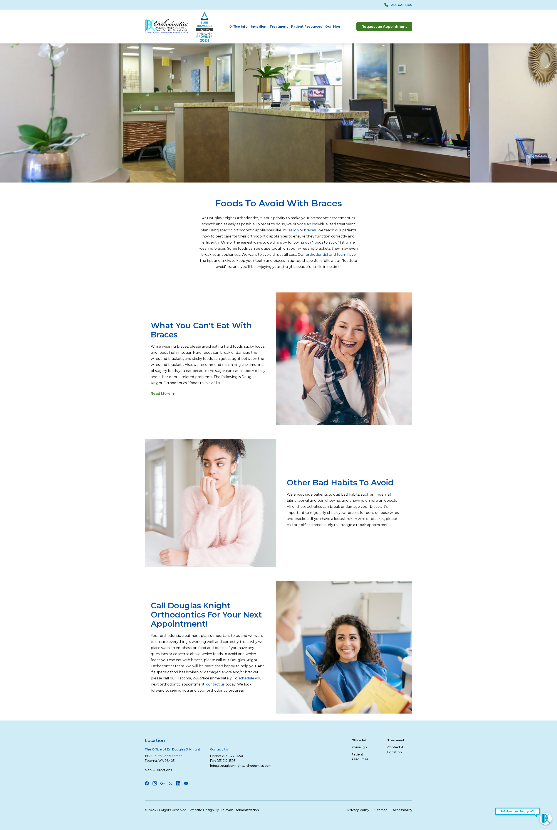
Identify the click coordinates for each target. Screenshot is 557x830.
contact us (215, 684)
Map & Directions (158, 770)
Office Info (238, 26)
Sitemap (381, 810)
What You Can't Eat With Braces (201, 330)
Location (155, 740)
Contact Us (219, 749)
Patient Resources (306, 26)
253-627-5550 (401, 5)
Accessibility (402, 810)
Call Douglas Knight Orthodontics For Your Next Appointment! (206, 614)
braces (310, 230)
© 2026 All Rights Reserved (165, 810)
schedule (246, 678)
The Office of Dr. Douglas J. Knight (172, 749)
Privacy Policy (358, 810)
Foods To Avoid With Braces (278, 203)
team (341, 254)
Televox (227, 810)
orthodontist (317, 254)
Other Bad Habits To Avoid (340, 482)
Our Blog (332, 26)
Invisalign (258, 26)
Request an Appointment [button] (384, 27)
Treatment (279, 26)
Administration (247, 810)
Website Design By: (205, 810)
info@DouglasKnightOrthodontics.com (240, 766)
